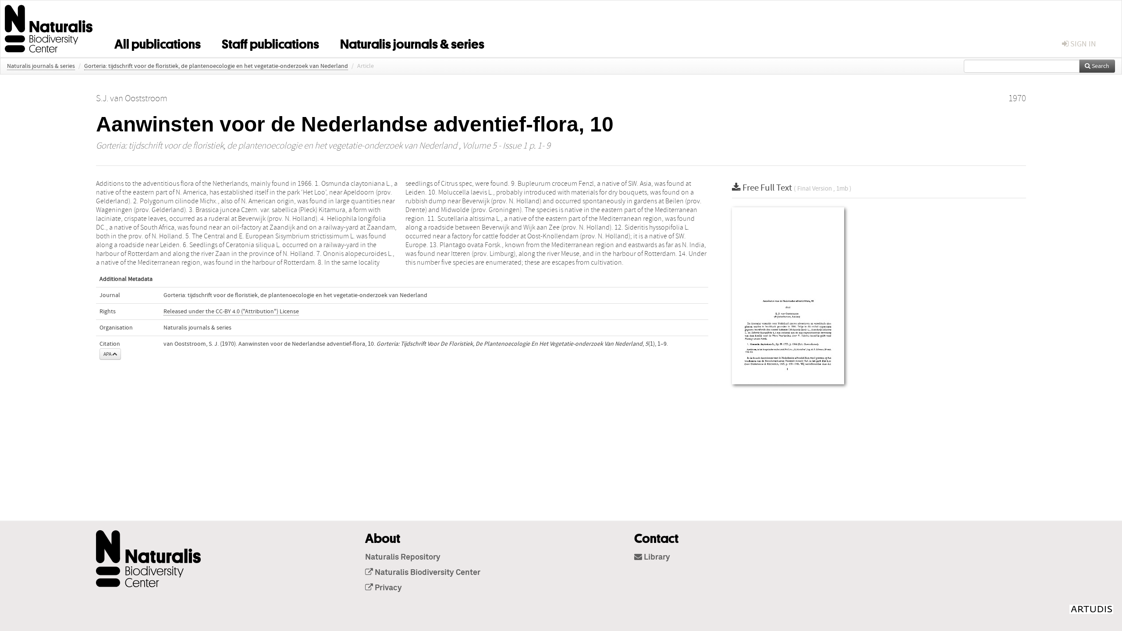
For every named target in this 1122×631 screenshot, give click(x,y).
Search (1099, 66)
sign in (1082, 44)
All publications (157, 42)
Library (656, 557)
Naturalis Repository (402, 557)
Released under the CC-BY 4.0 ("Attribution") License (231, 311)
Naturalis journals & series (412, 42)
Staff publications (270, 42)
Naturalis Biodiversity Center (426, 573)
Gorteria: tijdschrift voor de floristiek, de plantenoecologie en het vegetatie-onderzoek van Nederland (216, 66)
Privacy (387, 588)
